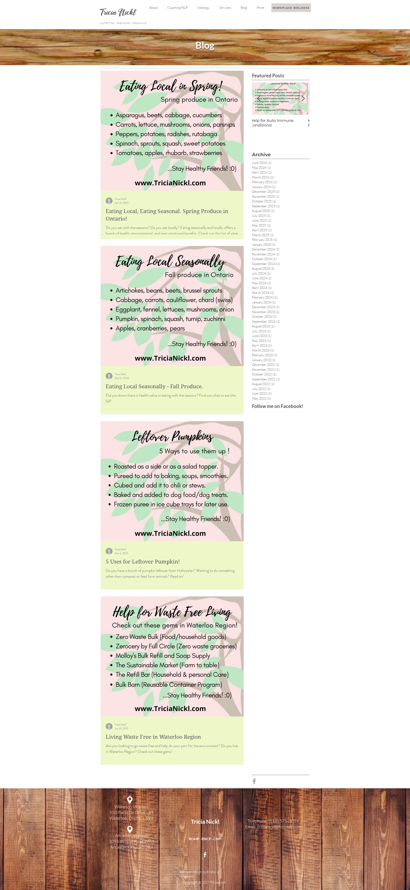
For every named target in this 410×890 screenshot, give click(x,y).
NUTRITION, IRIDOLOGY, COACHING (123, 23)
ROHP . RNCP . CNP (205, 839)
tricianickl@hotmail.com (279, 826)
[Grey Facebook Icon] (254, 781)
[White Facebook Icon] (205, 854)
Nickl (127, 13)
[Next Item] (303, 98)
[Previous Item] (259, 98)
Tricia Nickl (205, 821)
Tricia (109, 13)
